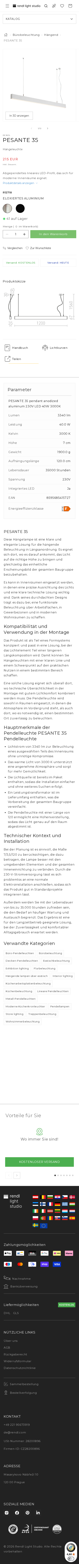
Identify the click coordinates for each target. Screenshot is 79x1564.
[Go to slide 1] (55, 1175)
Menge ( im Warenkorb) (20, 226)
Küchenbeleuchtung (19, 991)
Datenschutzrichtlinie (20, 1368)
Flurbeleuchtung (44, 968)
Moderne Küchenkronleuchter (25, 1006)
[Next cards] (17, 1175)
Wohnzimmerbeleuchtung (23, 1021)
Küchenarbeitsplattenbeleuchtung (28, 983)
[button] (7, 6)
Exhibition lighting (17, 968)
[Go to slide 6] (70, 1175)
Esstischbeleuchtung (56, 960)
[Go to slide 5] (67, 1175)
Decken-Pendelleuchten (22, 960)
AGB (7, 1347)
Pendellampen (59, 1006)
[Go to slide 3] (61, 1175)
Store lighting (14, 1013)
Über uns (11, 1341)
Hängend (51, 35)
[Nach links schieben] (31, 128)
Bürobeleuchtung (26, 35)
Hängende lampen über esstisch (27, 975)
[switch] (71, 1559)
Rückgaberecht (15, 1354)
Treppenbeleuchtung (42, 1013)
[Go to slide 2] (58, 1175)
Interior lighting (63, 975)
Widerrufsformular (17, 1361)
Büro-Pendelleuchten (20, 953)
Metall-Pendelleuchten (21, 998)
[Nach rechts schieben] (48, 128)
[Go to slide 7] (72, 1175)
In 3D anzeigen (19, 115)
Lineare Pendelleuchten (53, 991)
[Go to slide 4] (64, 1175)
